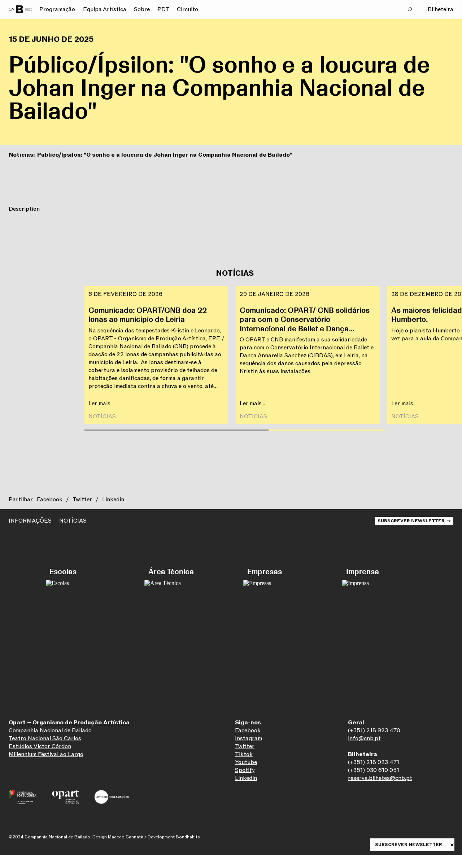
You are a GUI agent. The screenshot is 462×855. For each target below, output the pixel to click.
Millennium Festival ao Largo (46, 754)
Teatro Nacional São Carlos (45, 738)
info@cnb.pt (364, 738)
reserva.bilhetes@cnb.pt (380, 778)
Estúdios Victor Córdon (40, 746)
